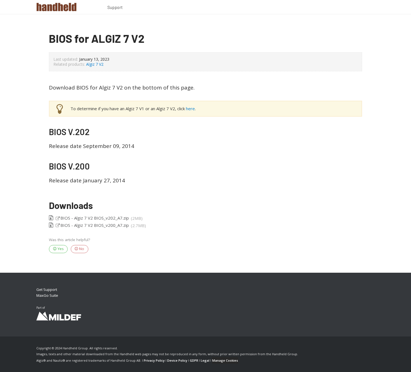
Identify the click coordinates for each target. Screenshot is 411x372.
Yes (60, 248)
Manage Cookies (225, 360)
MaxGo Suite (47, 295)
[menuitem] (115, 8)
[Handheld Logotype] (56, 7)
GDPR (194, 360)
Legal (205, 360)
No (81, 248)
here (190, 108)
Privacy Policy (154, 360)
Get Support (46, 289)
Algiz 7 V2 (94, 64)
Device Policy (177, 360)
